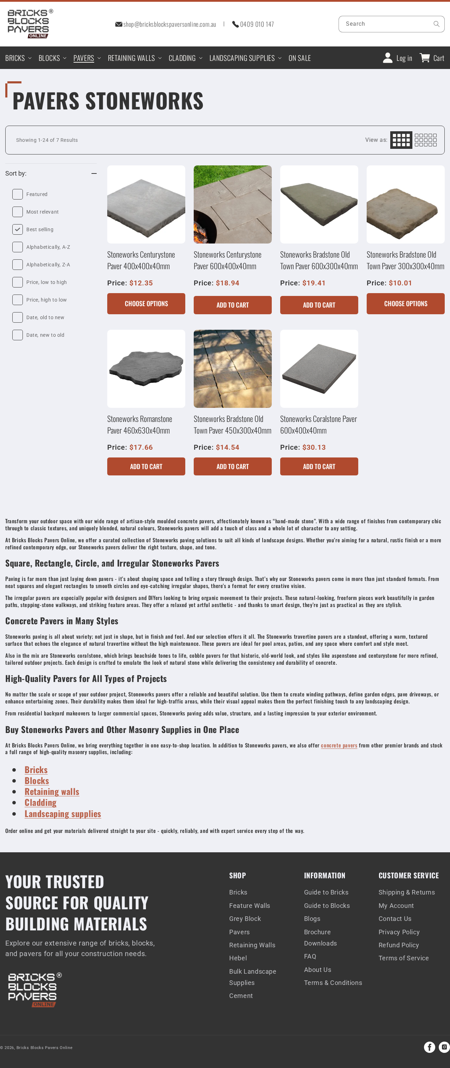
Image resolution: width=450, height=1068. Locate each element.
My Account (396, 905)
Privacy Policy (399, 932)
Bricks (238, 892)
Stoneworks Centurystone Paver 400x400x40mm (141, 259)
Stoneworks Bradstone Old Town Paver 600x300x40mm (319, 259)
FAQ (310, 956)
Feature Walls (249, 905)
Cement (241, 995)
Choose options (146, 303)
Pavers (239, 932)
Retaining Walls (252, 945)
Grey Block (245, 918)
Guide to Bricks (326, 892)
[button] (17, 57)
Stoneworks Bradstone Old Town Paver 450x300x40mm (232, 424)
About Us (318, 969)
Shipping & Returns (407, 892)
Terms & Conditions (333, 982)
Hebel (238, 958)
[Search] (436, 24)
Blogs (312, 918)
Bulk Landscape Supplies (252, 977)
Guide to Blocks (327, 905)
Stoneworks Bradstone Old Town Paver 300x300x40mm (405, 259)
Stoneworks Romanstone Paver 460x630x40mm (139, 424)
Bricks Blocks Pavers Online (45, 1047)
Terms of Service (404, 958)
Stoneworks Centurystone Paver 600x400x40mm (228, 259)
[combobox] (392, 24)
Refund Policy (399, 945)
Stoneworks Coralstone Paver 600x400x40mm (318, 424)
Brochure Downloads (320, 937)
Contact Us (395, 918)
